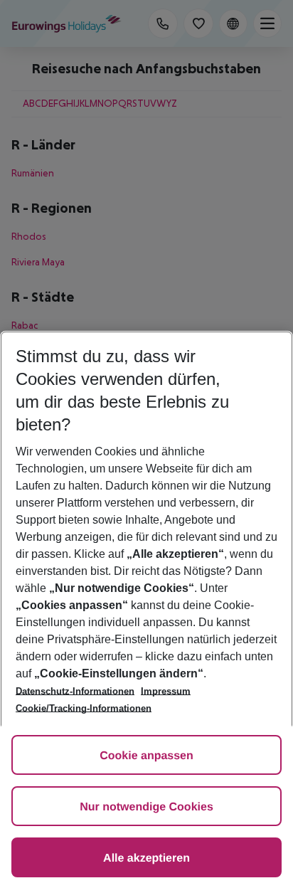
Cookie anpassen (146, 756)
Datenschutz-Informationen (75, 691)
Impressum (166, 691)
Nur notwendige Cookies (146, 807)
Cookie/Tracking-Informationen (83, 708)
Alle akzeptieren (146, 858)
